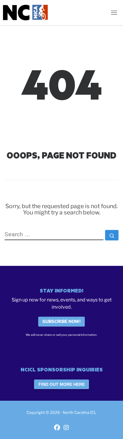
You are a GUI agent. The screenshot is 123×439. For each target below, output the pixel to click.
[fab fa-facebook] (57, 428)
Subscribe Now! (61, 321)
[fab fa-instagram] (66, 428)
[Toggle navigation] (114, 13)
